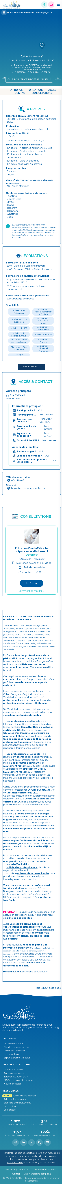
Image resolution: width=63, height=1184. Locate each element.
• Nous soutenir (10, 1054)
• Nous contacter (11, 1083)
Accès (52, 89)
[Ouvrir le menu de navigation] (58, 4)
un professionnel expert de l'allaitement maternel (32, 1156)
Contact (21, 93)
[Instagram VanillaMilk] (15, 1142)
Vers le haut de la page (48, 988)
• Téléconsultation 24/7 (15, 1076)
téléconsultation (15, 1162)
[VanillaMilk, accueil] (12, 4)
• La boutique (9, 1106)
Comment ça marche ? (31, 590)
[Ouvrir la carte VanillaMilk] (44, 4)
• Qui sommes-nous (12, 1043)
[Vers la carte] (5, 78)
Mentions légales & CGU (17, 1169)
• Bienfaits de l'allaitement (16, 1102)
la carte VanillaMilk (17, 864)
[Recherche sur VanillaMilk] (39, 1142)
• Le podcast (9, 1109)
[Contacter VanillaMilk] (47, 1142)
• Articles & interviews (14, 1099)
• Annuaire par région (13, 1073)
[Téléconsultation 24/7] (51, 4)
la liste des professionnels (21, 867)
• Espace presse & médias (16, 1057)
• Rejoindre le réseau (13, 1050)
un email (24, 965)
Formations (35, 89)
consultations (41, 93)
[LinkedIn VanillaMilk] (23, 1142)
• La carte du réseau (13, 1069)
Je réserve (31, 583)
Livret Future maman (19, 1095)
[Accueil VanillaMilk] (19, 1012)
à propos (16, 89)
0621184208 (17, 480)
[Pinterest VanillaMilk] (31, 1142)
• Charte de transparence (16, 1047)
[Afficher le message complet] (60, 12)
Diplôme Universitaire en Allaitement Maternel (26, 734)
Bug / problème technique (37, 1174)
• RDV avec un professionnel (17, 1080)
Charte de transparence (44, 1169)
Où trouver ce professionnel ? (29, 79)
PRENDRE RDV (31, 366)
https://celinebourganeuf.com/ (28, 488)
